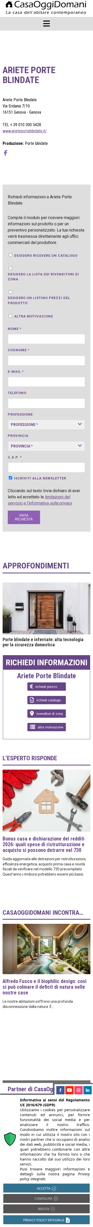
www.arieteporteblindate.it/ (25, 130)
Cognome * (18, 350)
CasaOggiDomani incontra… (43, 912)
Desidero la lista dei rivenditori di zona (43, 276)
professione (20, 414)
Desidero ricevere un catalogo (46, 255)
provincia (18, 436)
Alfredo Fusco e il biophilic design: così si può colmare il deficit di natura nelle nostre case (45, 987)
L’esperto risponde (30, 758)
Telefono (17, 393)
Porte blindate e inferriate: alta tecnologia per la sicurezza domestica (43, 642)
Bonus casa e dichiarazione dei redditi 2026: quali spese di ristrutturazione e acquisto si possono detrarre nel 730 (43, 844)
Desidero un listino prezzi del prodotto (39, 300)
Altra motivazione (33, 316)
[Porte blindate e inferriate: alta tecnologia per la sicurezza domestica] (46, 608)
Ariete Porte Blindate (46, 676)
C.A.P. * (15, 457)
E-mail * (16, 372)
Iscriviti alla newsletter (40, 478)
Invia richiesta (24, 517)
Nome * (14, 329)
